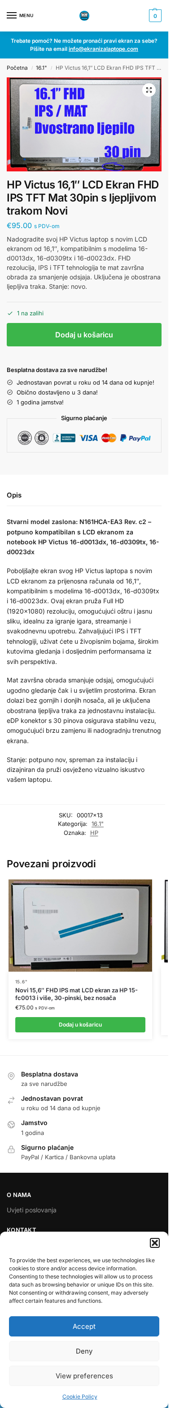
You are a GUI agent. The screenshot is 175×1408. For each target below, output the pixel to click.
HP (94, 832)
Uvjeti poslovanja (32, 1210)
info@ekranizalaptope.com (103, 48)
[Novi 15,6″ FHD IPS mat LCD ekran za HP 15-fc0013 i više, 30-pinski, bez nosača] (80, 925)
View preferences (84, 1376)
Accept (84, 1326)
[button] (154, 1242)
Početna (17, 67)
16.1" (41, 67)
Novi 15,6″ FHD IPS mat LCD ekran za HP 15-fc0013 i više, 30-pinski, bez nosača (76, 993)
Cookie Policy (79, 1396)
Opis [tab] (14, 495)
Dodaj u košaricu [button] (80, 1024)
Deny (84, 1351)
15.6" (21, 981)
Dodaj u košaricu (84, 334)
